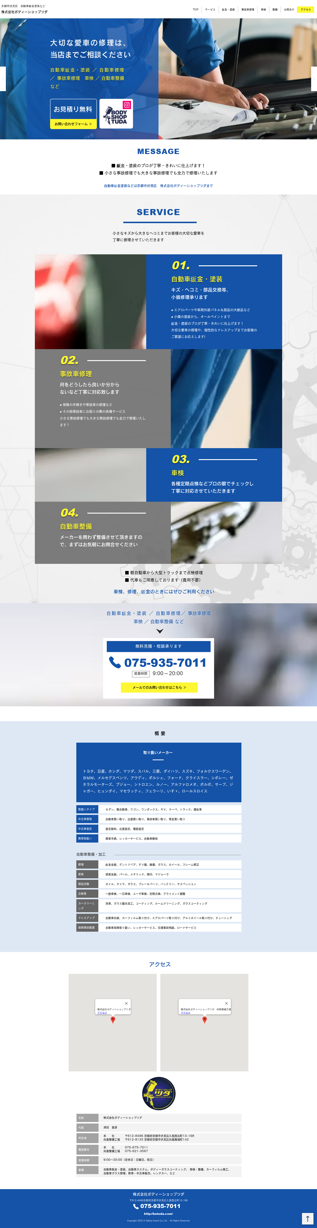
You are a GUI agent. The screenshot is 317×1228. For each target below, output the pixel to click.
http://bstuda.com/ (158, 1213)
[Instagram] (127, 105)
